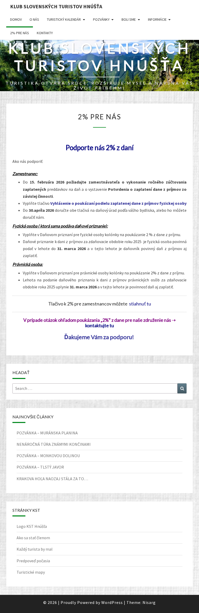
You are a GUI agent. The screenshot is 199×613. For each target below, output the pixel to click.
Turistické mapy (31, 572)
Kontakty (45, 33)
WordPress (112, 602)
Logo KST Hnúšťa (32, 526)
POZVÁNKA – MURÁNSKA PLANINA (47, 432)
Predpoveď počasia (33, 560)
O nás (34, 19)
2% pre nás (19, 33)
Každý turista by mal (35, 549)
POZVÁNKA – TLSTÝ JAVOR (40, 467)
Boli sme (129, 19)
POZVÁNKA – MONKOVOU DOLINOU (48, 455)
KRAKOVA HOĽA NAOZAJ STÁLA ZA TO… (52, 478)
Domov (16, 19)
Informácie (157, 19)
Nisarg (149, 602)
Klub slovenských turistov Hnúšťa (56, 6)
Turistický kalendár (64, 19)
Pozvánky (101, 19)
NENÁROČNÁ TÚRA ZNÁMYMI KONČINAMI (54, 444)
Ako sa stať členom (33, 537)
